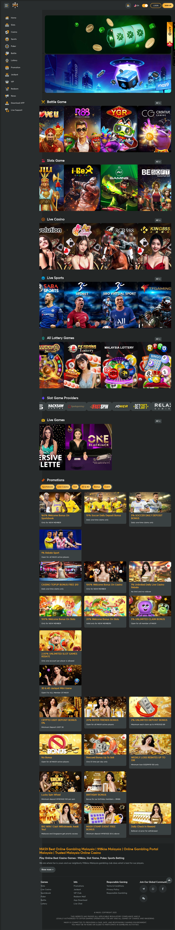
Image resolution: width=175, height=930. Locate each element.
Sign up (168, 6)
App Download (80, 900)
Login (155, 6)
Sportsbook (46, 893)
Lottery (44, 904)
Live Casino (46, 890)
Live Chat (78, 904)
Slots (43, 886)
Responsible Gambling (117, 893)
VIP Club (77, 893)
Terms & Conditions (115, 886)
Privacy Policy (113, 890)
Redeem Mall (80, 897)
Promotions (79, 886)
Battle (43, 900)
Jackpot (77, 890)
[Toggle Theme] (145, 5)
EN (138, 6)
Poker (43, 897)
